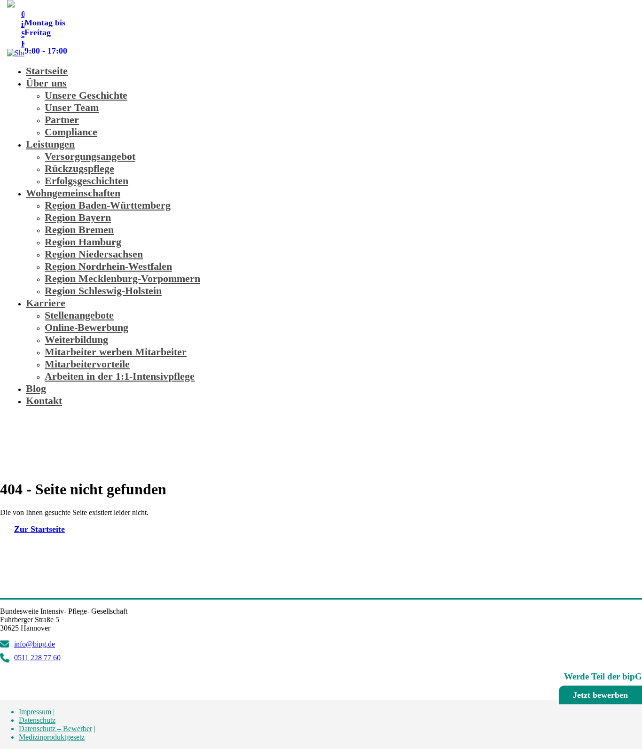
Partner (62, 119)
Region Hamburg (83, 242)
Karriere (45, 303)
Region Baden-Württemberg (108, 205)
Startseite (47, 71)
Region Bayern (78, 217)
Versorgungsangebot (90, 156)
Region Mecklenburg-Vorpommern (122, 278)
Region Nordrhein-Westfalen (108, 266)
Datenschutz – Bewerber (55, 729)
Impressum (35, 712)
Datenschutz (37, 720)
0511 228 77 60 (47, 16)
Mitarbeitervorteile (87, 364)
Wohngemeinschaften (73, 193)
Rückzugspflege (79, 168)
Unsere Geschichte (86, 95)
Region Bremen (79, 229)
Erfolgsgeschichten (86, 181)
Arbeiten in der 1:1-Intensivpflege (120, 376)
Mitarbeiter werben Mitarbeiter (116, 352)
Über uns (46, 83)
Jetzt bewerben (600, 695)
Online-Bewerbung (86, 327)
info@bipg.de (34, 644)
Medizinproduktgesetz (52, 737)
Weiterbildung (76, 339)
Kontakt (44, 400)
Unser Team (72, 107)
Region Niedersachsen (94, 254)
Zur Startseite (39, 529)
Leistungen (50, 144)
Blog (36, 388)
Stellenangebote (79, 315)
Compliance (71, 132)
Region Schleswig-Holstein (103, 290)
